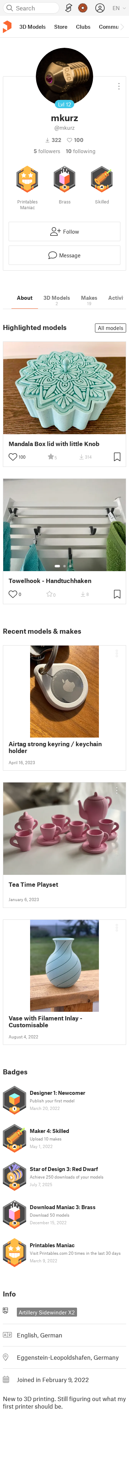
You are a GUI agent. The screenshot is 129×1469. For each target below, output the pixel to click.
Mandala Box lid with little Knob (54, 443)
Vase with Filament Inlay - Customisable (45, 1021)
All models (110, 328)
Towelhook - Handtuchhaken (50, 580)
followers (47, 151)
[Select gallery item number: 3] (70, 566)
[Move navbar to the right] (121, 26)
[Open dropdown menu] (119, 83)
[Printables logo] (7, 26)
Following (81, 151)
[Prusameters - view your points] (82, 8)
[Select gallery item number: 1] (57, 566)
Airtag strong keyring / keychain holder (55, 747)
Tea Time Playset (33, 884)
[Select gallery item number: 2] (64, 566)
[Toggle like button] (13, 457)
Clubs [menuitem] (83, 26)
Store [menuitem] (60, 26)
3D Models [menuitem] (32, 26)
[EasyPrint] (68, 8)
